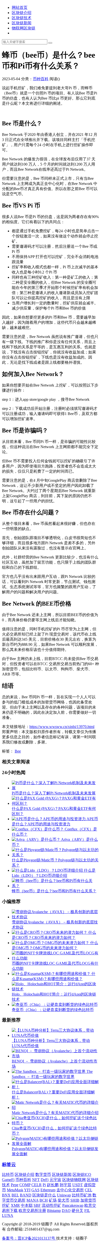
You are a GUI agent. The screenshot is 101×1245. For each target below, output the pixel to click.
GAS (35, 1190)
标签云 (9, 1164)
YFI (27, 1190)
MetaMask (15, 1190)
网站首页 (19, 7)
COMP (24, 1185)
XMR (15, 1205)
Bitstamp (54, 1210)
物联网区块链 (23, 28)
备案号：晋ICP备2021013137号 (29, 1238)
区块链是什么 (44, 1195)
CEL (88, 1190)
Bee (18, 751)
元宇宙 (55, 1180)
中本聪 (27, 1205)
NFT (36, 1180)
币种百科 (41, 79)
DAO (66, 1210)
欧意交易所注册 (32, 1210)
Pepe (14, 1185)
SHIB (74, 1200)
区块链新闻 (21, 23)
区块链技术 (21, 18)
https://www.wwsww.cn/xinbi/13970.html (61, 727)
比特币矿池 (81, 1195)
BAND (25, 1195)
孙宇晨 (65, 1185)
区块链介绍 (21, 13)
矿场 (53, 1200)
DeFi (45, 1180)
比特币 (8, 1174)
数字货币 (43, 1174)
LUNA (7, 1215)
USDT (77, 1185)
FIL (87, 1210)
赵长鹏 (53, 1185)
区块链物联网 (74, 1180)
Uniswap (64, 1195)
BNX (6, 1195)
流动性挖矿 (51, 1205)
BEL (15, 1195)
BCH (43, 1200)
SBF (37, 1205)
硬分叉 (77, 1210)
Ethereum (47, 1190)
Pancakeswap (72, 1205)
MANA (32, 1200)
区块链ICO (82, 1174)
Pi (44, 1185)
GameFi (8, 1180)
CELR (36, 1185)
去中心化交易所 (70, 1190)
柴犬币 (63, 1200)
